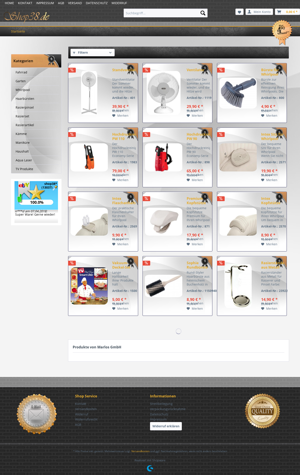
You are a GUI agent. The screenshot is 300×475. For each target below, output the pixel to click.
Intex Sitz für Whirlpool (272, 136)
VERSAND (75, 3)
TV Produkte (24, 169)
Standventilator (124, 70)
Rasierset (22, 116)
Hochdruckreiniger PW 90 (198, 136)
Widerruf (81, 414)
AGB (61, 3)
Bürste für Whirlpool (270, 72)
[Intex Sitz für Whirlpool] (238, 157)
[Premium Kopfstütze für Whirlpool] (163, 221)
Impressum (158, 419)
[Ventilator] (163, 93)
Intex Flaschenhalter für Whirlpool (124, 200)
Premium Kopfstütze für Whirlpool (198, 200)
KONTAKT (25, 3)
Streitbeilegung (161, 404)
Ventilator (195, 70)
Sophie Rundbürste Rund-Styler (197, 265)
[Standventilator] (89, 93)
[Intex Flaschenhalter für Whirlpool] (89, 221)
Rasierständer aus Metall (272, 265)
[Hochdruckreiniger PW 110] (89, 157)
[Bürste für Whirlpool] (238, 93)
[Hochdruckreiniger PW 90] (163, 157)
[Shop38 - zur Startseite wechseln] (26, 14)
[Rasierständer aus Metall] (238, 286)
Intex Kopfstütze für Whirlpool (272, 200)
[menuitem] (166, 13)
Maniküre (23, 142)
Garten (21, 81)
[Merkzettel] (239, 12)
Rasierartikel (25, 125)
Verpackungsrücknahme (168, 409)
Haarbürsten (25, 98)
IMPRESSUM (45, 3)
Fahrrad (21, 72)
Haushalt (22, 151)
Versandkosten (86, 409)
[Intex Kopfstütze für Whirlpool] (238, 221)
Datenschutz (159, 414)
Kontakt (80, 404)
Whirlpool (23, 90)
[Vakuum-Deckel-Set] (89, 286)
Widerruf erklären (165, 426)
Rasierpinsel (25, 107)
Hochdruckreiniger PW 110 (124, 136)
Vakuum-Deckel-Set (121, 265)
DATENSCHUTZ (97, 3)
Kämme (21, 134)
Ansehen (122, 110)
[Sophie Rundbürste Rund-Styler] (163, 286)
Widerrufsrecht (86, 419)
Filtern (82, 52)
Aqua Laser (24, 160)
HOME (9, 3)
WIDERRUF (119, 3)
